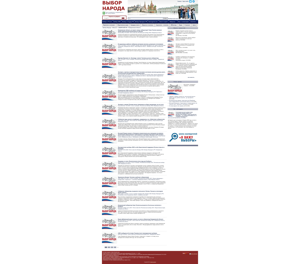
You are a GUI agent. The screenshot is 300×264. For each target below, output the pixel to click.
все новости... (191, 77)
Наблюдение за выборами (139, 137)
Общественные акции (122, 25)
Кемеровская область (157, 32)
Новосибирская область (140, 46)
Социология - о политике (162, 25)
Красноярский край (151, 75)
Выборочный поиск (173, 18)
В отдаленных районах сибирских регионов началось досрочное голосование (140, 44)
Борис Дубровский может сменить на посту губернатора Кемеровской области (140, 219)
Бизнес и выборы (153, 59)
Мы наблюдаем (178, 109)
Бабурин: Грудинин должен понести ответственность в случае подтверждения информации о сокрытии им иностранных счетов (186, 32)
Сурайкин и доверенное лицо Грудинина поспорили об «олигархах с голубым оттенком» (185, 58)
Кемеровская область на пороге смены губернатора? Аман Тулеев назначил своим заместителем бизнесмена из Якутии (140, 30)
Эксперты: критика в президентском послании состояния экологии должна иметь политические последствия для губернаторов (141, 72)
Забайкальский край (151, 46)
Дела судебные (148, 120)
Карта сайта (185, 1)
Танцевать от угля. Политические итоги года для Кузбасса (134, 161)
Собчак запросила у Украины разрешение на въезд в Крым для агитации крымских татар (186, 71)
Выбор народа (153, 262)
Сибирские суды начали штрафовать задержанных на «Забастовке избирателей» (141, 119)
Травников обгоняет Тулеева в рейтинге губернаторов (133, 177)
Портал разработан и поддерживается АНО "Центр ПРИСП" (114, 13)
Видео (180, 25)
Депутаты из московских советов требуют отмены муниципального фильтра (186, 38)
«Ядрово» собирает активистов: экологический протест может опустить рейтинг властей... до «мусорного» (182, 97)
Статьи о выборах (131, 45)
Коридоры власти (135, 25)
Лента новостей (133, 32)
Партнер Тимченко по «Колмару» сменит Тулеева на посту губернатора (138, 58)
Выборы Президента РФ (141, 21)
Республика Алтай (122, 195)
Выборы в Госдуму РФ (128, 21)
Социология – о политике (131, 179)
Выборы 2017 (141, 193)
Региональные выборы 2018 (144, 32)
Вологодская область (130, 75)
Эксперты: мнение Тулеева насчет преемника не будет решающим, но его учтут (141, 104)
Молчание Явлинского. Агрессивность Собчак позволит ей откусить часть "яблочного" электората (183, 104)
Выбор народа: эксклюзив (152, 137)
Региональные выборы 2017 (146, 162)
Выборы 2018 (139, 45)
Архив (194, 25)
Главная (180, 1)
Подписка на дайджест (114, 16)
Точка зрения (178, 81)
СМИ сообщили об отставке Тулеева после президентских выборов (137, 233)
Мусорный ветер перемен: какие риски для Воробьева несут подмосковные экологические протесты (182, 101)
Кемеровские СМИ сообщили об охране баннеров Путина (134, 90)
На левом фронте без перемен (176, 105)
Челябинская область (127, 77)
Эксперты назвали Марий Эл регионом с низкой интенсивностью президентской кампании (185, 45)
